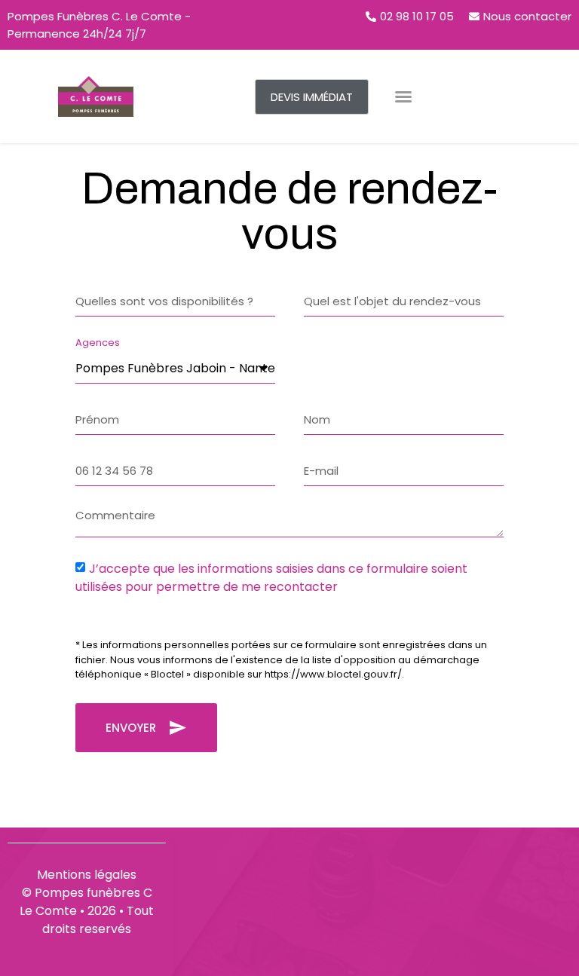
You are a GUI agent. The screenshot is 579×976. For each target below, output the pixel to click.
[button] (312, 97)
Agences (97, 344)
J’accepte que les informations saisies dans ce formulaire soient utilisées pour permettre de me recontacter (271, 577)
